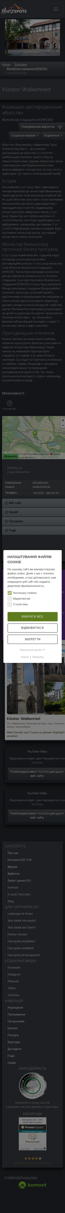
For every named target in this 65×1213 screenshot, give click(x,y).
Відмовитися (32, 628)
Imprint (25, 657)
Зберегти (32, 639)
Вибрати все (32, 616)
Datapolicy (38, 657)
